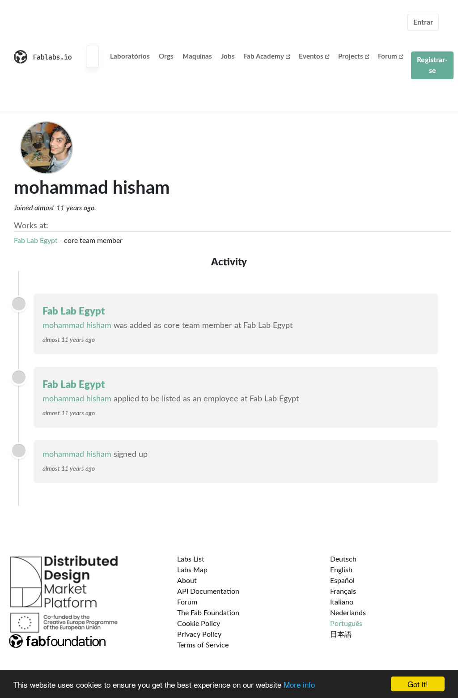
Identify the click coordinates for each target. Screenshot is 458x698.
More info (299, 684)
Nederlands (348, 613)
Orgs (166, 56)
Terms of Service (203, 645)
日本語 (341, 634)
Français (343, 591)
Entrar (423, 22)
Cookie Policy (198, 623)
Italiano (341, 602)
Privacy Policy (199, 634)
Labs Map (192, 570)
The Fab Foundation (208, 613)
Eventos (311, 56)
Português (346, 623)
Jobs (228, 56)
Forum (387, 56)
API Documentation (208, 591)
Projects (350, 56)
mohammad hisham (76, 326)
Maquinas (197, 56)
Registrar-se (432, 65)
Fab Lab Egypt (36, 240)
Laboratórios (130, 56)
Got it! (417, 683)
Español (342, 580)
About (187, 580)
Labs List (190, 559)
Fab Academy (264, 56)
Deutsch (343, 559)
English (341, 570)
